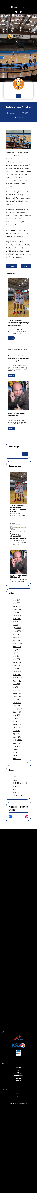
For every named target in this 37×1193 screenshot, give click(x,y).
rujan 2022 (16, 718)
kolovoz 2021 (17, 752)
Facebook (18, 1093)
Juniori (15, 777)
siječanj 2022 (17, 737)
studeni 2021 (17, 743)
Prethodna (11, 266)
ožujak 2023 (16, 699)
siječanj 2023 (17, 706)
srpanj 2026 (16, 600)
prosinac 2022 (17, 709)
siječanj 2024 (17, 675)
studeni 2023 (17, 681)
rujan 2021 (16, 749)
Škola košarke (17, 792)
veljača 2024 (17, 671)
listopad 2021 (17, 746)
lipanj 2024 (16, 659)
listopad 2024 (17, 650)
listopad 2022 (17, 715)
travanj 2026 (17, 609)
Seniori (15, 789)
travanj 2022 (17, 727)
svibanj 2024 (17, 662)
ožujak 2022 (16, 731)
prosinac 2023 (17, 678)
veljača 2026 (17, 615)
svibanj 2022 (17, 724)
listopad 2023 (17, 684)
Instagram (18, 1096)
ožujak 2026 (16, 612)
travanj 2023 (17, 696)
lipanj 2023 (16, 690)
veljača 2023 (17, 702)
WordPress (24, 1104)
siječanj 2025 (17, 640)
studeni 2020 (17, 758)
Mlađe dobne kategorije (20, 783)
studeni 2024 (17, 646)
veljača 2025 (17, 637)
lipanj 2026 (16, 603)
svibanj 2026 (17, 606)
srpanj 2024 (16, 656)
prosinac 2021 (17, 740)
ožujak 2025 (16, 634)
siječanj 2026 (17, 619)
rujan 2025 (16, 625)
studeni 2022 (17, 712)
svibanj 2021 (17, 755)
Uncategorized (18, 117)
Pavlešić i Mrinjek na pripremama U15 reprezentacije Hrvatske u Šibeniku (18, 323)
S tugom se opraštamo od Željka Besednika (16, 414)
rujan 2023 (16, 687)
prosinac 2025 (17, 622)
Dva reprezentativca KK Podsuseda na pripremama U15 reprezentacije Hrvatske (18, 358)
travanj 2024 (17, 665)
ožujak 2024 (16, 668)
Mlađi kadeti (16, 786)
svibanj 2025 (17, 628)
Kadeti (15, 780)
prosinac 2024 (17, 643)
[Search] (25, 454)
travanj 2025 (17, 631)
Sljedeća (26, 266)
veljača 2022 (17, 734)
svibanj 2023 (17, 693)
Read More (11, 338)
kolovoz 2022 (17, 721)
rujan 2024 (16, 653)
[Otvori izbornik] (18, 96)
